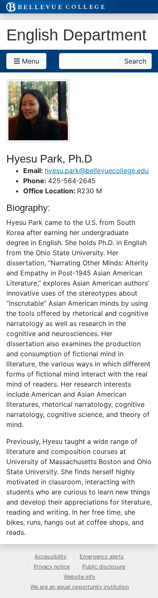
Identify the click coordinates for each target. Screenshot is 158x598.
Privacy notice (52, 566)
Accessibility (51, 556)
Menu (29, 61)
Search (135, 61)
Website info (79, 577)
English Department (76, 35)
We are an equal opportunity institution (79, 587)
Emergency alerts (102, 556)
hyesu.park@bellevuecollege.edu (97, 170)
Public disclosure (103, 566)
